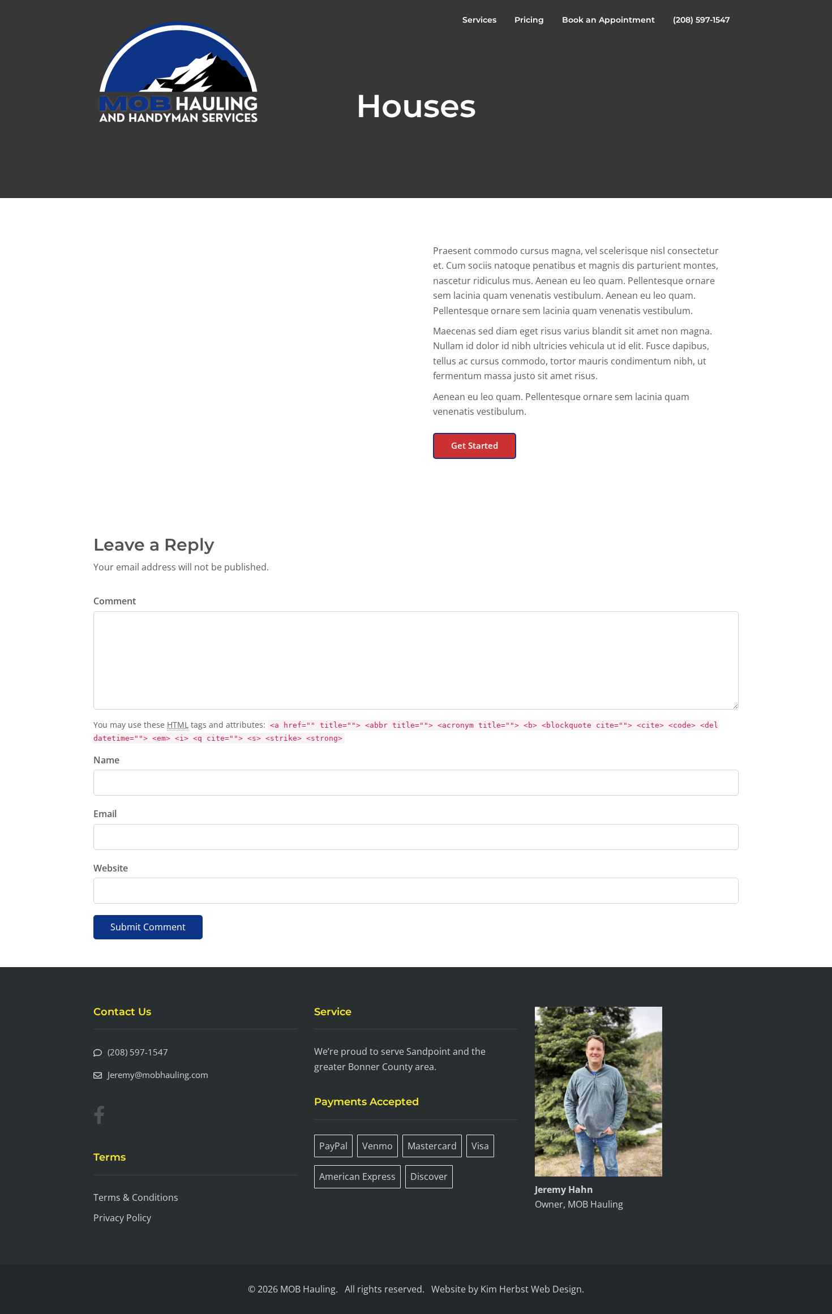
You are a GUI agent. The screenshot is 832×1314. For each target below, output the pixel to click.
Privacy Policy (122, 1218)
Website (110, 868)
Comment (114, 601)
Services (479, 20)
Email (105, 814)
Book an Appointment (608, 20)
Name (106, 760)
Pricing (529, 20)
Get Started (474, 445)
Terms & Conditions (135, 1197)
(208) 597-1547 (701, 20)
